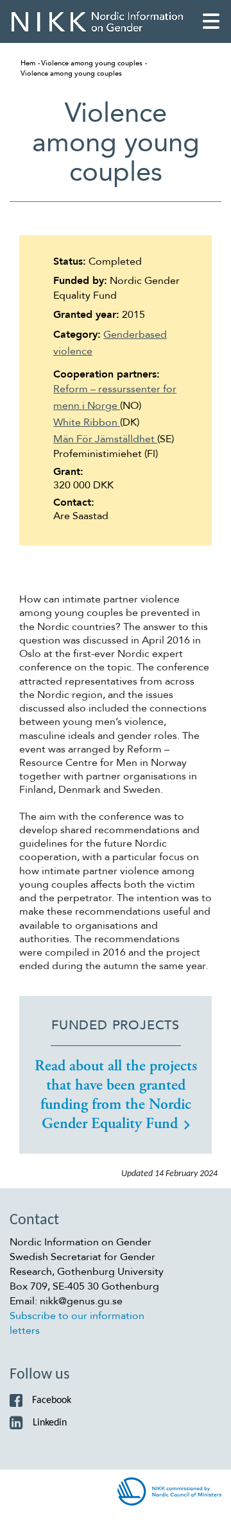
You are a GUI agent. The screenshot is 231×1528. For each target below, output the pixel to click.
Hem (28, 63)
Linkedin (50, 1423)
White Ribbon (86, 422)
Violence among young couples (91, 63)
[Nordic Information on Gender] (97, 21)
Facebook (51, 1400)
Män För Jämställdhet (105, 439)
